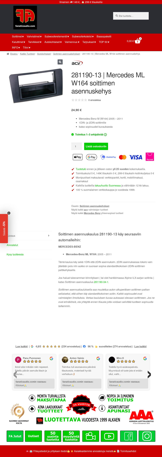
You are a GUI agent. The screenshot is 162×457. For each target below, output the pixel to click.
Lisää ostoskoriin (96, 146)
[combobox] (131, 16)
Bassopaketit (104, 36)
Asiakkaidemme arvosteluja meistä (93, 451)
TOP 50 (103, 42)
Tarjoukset (88, 42)
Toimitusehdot (128, 451)
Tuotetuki (81, 169)
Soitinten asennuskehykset (66, 53)
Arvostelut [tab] (12, 245)
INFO (15, 47)
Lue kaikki (22, 346)
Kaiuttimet (17, 42)
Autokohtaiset (52, 42)
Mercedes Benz (92, 213)
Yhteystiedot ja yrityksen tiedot (50, 451)
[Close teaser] (8, 213)
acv (86, 209)
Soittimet (17, 36)
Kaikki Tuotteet (27, 53)
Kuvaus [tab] (11, 235)
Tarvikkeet (34, 42)
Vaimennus (71, 42)
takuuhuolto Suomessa (108, 185)
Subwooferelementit (56, 36)
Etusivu (14, 53)
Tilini (25, 47)
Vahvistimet (33, 36)
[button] (60, 61)
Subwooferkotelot (82, 36)
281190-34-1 (101, 282)
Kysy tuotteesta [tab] (15, 254)
